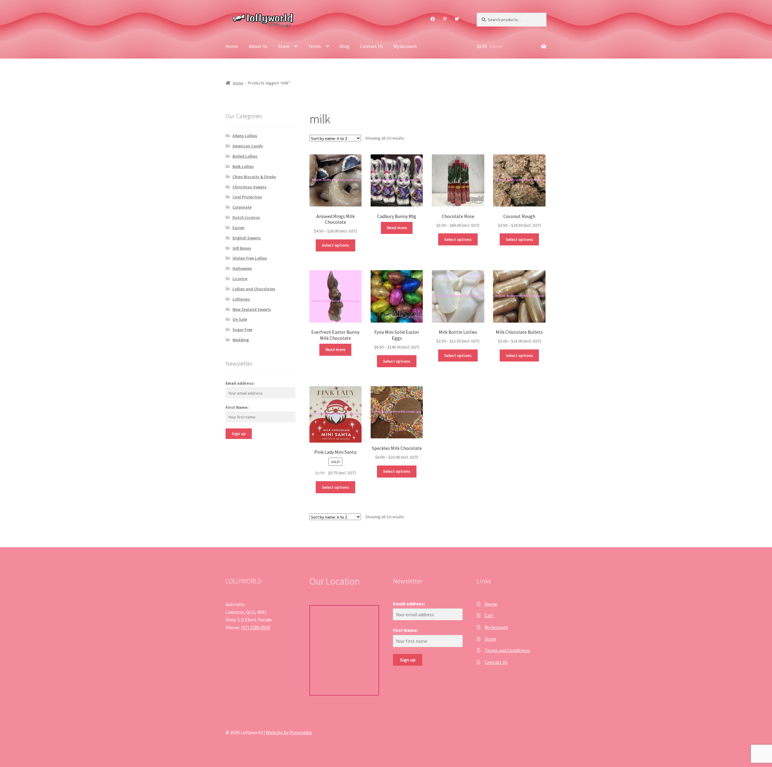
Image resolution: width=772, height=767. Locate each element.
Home (232, 46)
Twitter (457, 19)
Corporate (242, 207)
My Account (405, 46)
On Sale (240, 319)
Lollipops (241, 299)
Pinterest (444, 19)
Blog (345, 46)
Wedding (241, 339)
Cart (489, 615)
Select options (335, 245)
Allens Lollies (245, 135)
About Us (258, 46)
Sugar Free (242, 329)
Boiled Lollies (245, 156)
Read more (397, 227)
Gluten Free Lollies (250, 258)
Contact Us (371, 46)
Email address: (240, 383)
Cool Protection (247, 197)
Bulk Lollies (243, 166)
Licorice (240, 278)
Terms (314, 46)
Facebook (433, 19)
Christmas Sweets (250, 187)
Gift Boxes (242, 248)
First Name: (237, 407)
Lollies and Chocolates (254, 289)
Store (284, 46)
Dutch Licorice (246, 217)
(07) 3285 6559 (255, 627)
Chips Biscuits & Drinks (254, 176)
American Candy (248, 146)
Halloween (242, 268)
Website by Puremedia (289, 732)
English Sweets (247, 238)
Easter (239, 227)
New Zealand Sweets (252, 309)
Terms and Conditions (507, 650)
